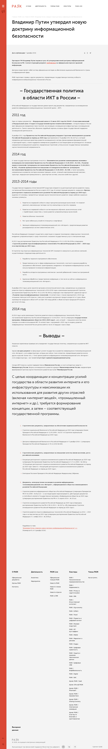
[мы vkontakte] (69, 746)
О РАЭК (15, 572)
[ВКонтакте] (85, 53)
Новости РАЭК (29, 17)
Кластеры (73, 572)
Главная (14, 17)
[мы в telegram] (75, 746)
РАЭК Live (21, 17)
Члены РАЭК (93, 572)
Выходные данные (16, 728)
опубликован (51, 63)
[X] (90, 53)
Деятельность (37, 572)
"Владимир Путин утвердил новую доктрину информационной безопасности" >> (50, 528)
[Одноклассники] (87, 53)
